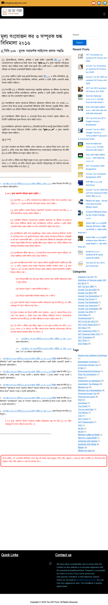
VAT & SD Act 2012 (86, 321)
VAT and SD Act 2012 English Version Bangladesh (95, 121)
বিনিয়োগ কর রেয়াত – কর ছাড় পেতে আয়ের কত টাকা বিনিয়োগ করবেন (96, 204)
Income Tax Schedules (88, 309)
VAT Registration (86, 422)
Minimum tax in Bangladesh (90, 390)
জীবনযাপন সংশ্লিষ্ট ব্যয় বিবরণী (88, 435)
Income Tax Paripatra (87, 305)
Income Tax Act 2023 (87, 290)
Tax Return (83, 412)
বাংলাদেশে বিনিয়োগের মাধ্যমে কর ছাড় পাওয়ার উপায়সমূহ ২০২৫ (96, 215)
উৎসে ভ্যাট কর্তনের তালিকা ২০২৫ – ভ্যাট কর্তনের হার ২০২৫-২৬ (95, 158)
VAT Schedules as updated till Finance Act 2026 (96, 58)
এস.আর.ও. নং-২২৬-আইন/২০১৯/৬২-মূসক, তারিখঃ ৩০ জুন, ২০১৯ (46, 348)
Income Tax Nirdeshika (88, 302)
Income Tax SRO (85, 312)
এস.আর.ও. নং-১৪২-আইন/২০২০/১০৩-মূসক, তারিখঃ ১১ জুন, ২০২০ (27, 183)
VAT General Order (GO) (89, 334)
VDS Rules (83, 343)
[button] (104, 14)
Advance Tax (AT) (86, 277)
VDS (80, 425)
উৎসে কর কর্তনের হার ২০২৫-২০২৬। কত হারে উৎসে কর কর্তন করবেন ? (95, 147)
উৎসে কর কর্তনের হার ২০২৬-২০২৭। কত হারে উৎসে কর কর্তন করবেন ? (95, 99)
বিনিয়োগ (81, 447)
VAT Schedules (85, 337)
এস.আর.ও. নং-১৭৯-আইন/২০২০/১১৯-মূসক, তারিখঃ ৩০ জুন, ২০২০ (27, 411)
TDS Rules (83, 315)
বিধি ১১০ (57, 59)
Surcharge (82, 403)
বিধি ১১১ (46, 76)
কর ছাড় (81, 432)
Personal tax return (86, 397)
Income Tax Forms (86, 299)
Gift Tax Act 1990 (86, 286)
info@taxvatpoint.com (86, 580)
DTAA (80, 368)
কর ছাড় (81, 428)
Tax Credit (82, 406)
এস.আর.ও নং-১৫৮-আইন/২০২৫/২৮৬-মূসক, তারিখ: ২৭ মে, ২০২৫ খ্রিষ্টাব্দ (29, 358)
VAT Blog (82, 328)
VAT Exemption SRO (87, 331)
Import (81, 377)
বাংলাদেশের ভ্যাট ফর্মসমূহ (87, 444)
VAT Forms (83, 419)
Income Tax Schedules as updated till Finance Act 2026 (96, 69)
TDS (80, 416)
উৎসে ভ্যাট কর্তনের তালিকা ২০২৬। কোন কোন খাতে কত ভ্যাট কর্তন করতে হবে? (96, 110)
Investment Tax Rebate (88, 384)
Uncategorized (84, 318)
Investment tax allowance (89, 381)
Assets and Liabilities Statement (92, 355)
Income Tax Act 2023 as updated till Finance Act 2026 (96, 80)
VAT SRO (82, 340)
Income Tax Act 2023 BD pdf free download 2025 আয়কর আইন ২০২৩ (97, 193)
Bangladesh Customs (87, 362)
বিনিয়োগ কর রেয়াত (85, 451)
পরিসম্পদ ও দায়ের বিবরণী (87, 438)
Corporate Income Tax (88, 365)
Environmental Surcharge (89, 371)
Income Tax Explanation (88, 296)
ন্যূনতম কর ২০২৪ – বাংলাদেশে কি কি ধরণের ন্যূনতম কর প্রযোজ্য (94, 254)
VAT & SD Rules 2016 (87, 324)
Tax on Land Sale (85, 409)
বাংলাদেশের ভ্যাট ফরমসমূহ (87, 441)
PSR (80, 400)
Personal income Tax (87, 393)
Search (76, 35)
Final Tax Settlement (87, 374)
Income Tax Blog (85, 293)
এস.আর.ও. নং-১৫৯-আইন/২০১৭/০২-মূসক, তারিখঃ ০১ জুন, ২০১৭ (46, 338)
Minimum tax (83, 387)
